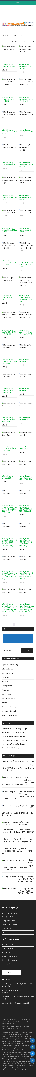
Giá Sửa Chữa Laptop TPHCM (19, 1034)
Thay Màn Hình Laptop (26, 1061)
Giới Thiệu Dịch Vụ (7, 944)
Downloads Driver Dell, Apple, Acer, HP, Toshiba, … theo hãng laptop (19, 840)
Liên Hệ (4, 70)
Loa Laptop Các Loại (9, 711)
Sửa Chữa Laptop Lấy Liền (11, 1036)
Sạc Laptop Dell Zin (21, 1070)
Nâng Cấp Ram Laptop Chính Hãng (21, 1059)
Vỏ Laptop (5, 690)
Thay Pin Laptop (7, 1063)
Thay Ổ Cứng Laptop (19, 1063)
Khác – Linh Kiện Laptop (10, 715)
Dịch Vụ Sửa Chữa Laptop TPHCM (13, 1032)
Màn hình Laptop (7, 669)
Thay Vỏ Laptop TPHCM (10, 1052)
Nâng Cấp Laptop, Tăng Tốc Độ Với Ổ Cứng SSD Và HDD (26, 879)
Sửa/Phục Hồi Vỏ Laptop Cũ (18, 1054)
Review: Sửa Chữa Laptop (10, 748)
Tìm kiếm (27, 650)
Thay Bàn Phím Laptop (10, 1061)
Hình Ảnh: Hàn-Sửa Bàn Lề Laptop (13, 733)
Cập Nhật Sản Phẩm (8, 917)
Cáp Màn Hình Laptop (9, 707)
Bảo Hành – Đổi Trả (8, 952)
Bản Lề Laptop (7, 694)
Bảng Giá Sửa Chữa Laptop (10, 956)
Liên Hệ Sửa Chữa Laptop (9, 964)
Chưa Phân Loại (6, 928)
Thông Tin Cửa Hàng (8, 948)
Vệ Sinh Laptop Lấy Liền (10, 1045)
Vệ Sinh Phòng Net (11, 1048)
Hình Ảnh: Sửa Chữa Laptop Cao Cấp (14, 736)
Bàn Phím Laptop (7, 673)
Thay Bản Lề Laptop (14, 1065)
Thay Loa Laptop (27, 1065)
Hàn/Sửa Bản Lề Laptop (16, 1041)
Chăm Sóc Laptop (21, 1050)
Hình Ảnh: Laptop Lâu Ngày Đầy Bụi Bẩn (15, 740)
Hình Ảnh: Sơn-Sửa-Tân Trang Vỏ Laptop (15, 729)
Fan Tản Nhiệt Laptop (9, 698)
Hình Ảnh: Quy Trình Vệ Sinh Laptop (13, 744)
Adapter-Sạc (6, 703)
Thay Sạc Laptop (8, 1070)
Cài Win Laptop (9, 1050)
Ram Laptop (6, 682)
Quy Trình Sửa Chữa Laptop (10, 960)
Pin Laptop (5, 677)
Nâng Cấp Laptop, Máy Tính (11, 1056)
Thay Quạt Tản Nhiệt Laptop (10, 1068)
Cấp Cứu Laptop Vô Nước (15, 1043)
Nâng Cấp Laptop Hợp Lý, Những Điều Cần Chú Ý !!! (25, 890)
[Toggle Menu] (17, 3)
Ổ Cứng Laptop (7, 686)
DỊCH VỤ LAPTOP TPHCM (18, 13)
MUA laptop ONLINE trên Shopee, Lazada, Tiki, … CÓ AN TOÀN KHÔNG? (18, 831)
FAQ (3, 932)
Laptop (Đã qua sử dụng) (10, 665)
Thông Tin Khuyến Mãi (8, 921)
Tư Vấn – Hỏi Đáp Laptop (9, 924)
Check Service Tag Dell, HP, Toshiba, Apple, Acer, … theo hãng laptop (17, 850)
